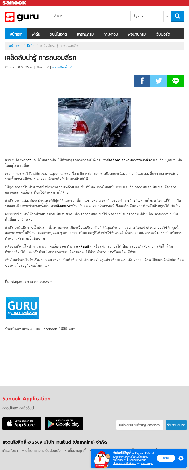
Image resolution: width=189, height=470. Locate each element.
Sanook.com (14, 3)
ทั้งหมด (138, 16)
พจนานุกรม (137, 34)
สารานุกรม (85, 34)
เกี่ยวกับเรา (10, 451)
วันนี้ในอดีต (58, 34)
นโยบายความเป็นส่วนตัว (124, 463)
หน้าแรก (16, 34)
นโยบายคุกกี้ (147, 463)
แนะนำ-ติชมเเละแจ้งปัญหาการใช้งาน (140, 425)
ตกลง (166, 458)
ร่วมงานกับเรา (176, 425)
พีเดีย (36, 34)
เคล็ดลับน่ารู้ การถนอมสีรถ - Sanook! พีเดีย (31, 17)
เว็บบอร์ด (163, 34)
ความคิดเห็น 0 (62, 67)
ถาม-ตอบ (110, 34)
